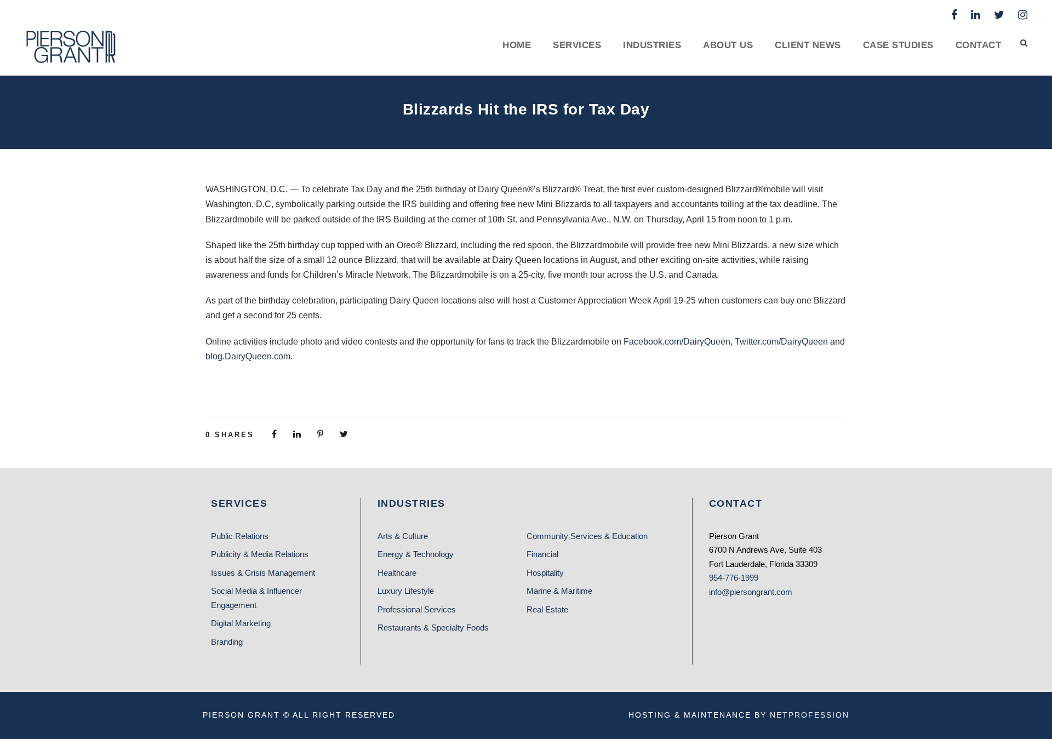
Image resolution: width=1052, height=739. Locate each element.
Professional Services (417, 609)
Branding (227, 641)
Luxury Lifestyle (406, 590)
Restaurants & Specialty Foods (433, 627)
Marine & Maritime (559, 590)
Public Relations (239, 536)
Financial (542, 554)
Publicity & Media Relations (259, 554)
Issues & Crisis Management (263, 572)
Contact (979, 45)
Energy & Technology (416, 554)
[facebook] (954, 15)
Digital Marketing (241, 623)
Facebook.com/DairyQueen (677, 341)
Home (516, 45)
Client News (808, 45)
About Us (728, 45)
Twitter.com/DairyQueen (781, 341)
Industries (652, 45)
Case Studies (898, 45)
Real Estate (547, 609)
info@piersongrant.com (750, 592)
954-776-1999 (733, 577)
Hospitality (545, 572)
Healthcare (397, 572)
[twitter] (999, 15)
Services (577, 45)
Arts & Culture (403, 536)
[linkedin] (975, 15)
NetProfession (809, 715)
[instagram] (1022, 15)
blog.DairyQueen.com (247, 356)
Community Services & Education (587, 536)
